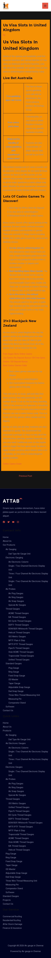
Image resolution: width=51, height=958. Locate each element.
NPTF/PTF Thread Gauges (20, 644)
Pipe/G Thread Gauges (18, 648)
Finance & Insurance (12, 928)
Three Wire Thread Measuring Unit (24, 695)
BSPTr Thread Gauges (18, 625)
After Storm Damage (12, 924)
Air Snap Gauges (16, 601)
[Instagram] (18, 522)
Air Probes (10, 589)
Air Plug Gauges (15, 593)
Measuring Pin (15, 699)
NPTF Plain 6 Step (16, 640)
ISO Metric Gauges (17, 636)
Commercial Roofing (12, 916)
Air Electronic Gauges (16, 743)
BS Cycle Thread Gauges (19, 621)
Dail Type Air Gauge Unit (19, 553)
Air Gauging (11, 549)
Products (7, 730)
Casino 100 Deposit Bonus (15, 361)
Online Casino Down (12, 464)
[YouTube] (13, 522)
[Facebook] (4, 522)
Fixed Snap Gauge (16, 675)
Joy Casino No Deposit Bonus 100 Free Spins (24, 357)
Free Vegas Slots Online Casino (17, 354)
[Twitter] (9, 522)
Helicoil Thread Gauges (19, 632)
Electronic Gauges (14, 767)
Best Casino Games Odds (15, 365)
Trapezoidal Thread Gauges (21, 656)
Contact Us (8, 710)
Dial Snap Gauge (16, 691)
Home (5, 537)
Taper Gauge (14, 683)
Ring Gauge (13, 672)
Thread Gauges (13, 609)
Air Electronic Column (18, 562)
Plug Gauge (13, 668)
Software (10, 706)
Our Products (9, 545)
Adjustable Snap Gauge (19, 687)
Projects (7, 900)
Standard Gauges (14, 663)
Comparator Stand (17, 702)
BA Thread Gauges (17, 617)
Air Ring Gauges (15, 597)
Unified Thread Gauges (18, 659)
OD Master (13, 679)
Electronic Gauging (14, 557)
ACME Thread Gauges (18, 613)
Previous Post (25, 476)
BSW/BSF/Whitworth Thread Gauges (25, 628)
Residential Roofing (12, 920)
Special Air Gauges (17, 605)
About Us (7, 541)
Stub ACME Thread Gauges (21, 652)
